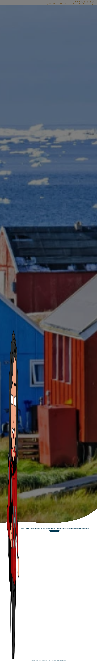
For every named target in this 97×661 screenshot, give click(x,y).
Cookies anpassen (44, 530)
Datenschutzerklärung (62, 660)
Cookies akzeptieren (54, 530)
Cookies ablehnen (65, 530)
